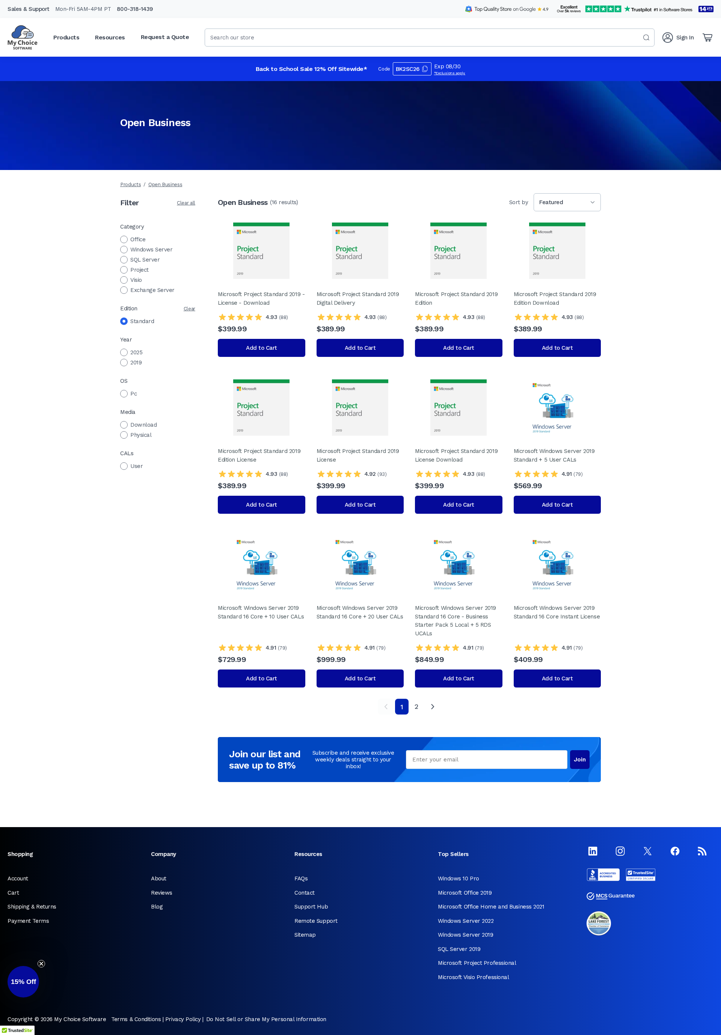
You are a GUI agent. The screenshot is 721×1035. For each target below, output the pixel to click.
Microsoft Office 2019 (465, 892)
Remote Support (316, 921)
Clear (189, 308)
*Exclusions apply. (450, 73)
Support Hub (311, 906)
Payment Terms (28, 921)
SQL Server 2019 (459, 949)
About (158, 878)
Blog (157, 906)
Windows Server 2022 (465, 921)
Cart (13, 892)
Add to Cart (261, 347)
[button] (23, 981)
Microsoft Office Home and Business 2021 (491, 906)
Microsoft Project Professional (477, 963)
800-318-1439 (135, 9)
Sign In (685, 37)
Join (580, 759)
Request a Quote (165, 37)
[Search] (646, 38)
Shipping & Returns (32, 906)
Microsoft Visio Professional (473, 977)
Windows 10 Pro (458, 878)
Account (18, 878)
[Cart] (707, 38)
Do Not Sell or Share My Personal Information (266, 1019)
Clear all (186, 203)
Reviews (161, 892)
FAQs (301, 878)
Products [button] (66, 37)
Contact (304, 892)
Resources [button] (110, 37)
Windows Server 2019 (465, 934)
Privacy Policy (183, 1019)
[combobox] (430, 38)
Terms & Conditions (136, 1019)
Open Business (165, 184)
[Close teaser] (41, 963)
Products (130, 184)
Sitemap (305, 934)
